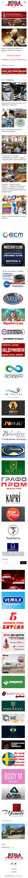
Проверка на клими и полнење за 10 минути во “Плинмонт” (14, 104)
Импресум (14, 869)
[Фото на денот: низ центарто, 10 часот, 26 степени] (13, 831)
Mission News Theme (9, 875)
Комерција (11, 65)
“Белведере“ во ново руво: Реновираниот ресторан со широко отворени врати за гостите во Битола (14, 157)
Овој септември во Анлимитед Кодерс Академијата (12, 130)
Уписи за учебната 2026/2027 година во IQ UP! (14, 217)
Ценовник (14, 872)
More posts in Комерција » (20, 79)
